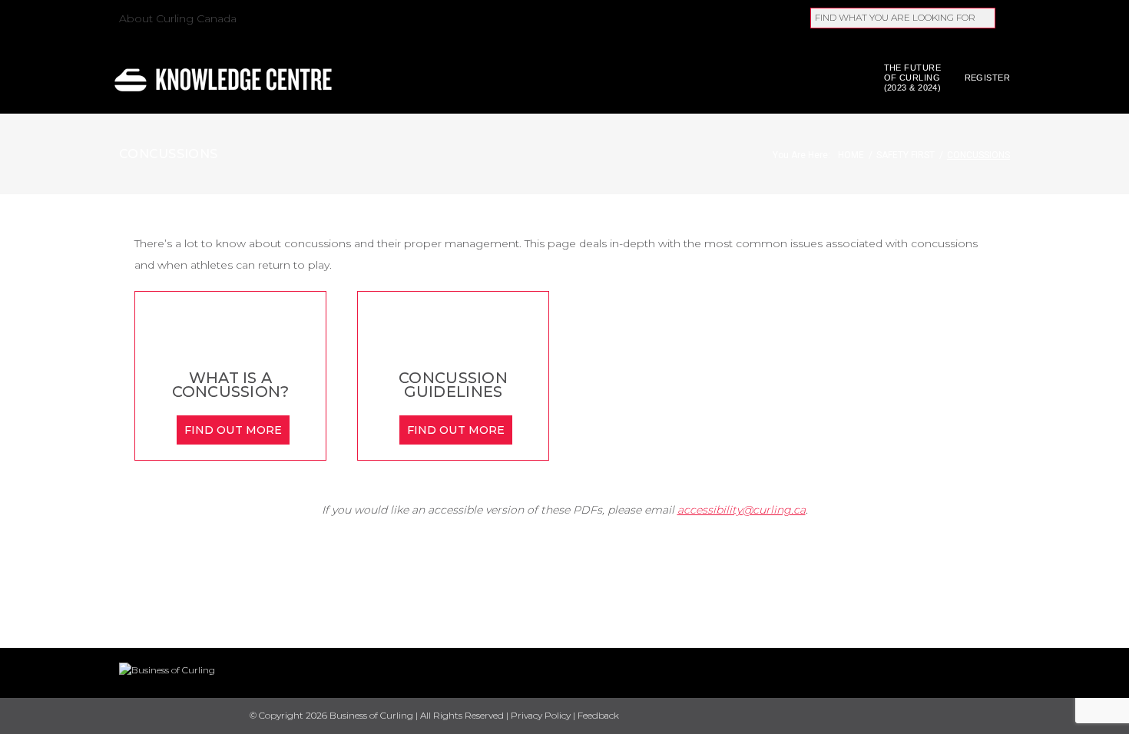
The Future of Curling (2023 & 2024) (913, 77)
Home (851, 155)
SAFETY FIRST (905, 155)
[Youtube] (977, 716)
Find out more (233, 430)
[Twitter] (950, 717)
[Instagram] (1004, 717)
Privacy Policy (541, 715)
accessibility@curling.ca (741, 510)
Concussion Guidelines (453, 385)
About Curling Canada (178, 18)
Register (988, 77)
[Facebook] (924, 717)
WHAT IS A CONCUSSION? (231, 385)
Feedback (598, 715)
